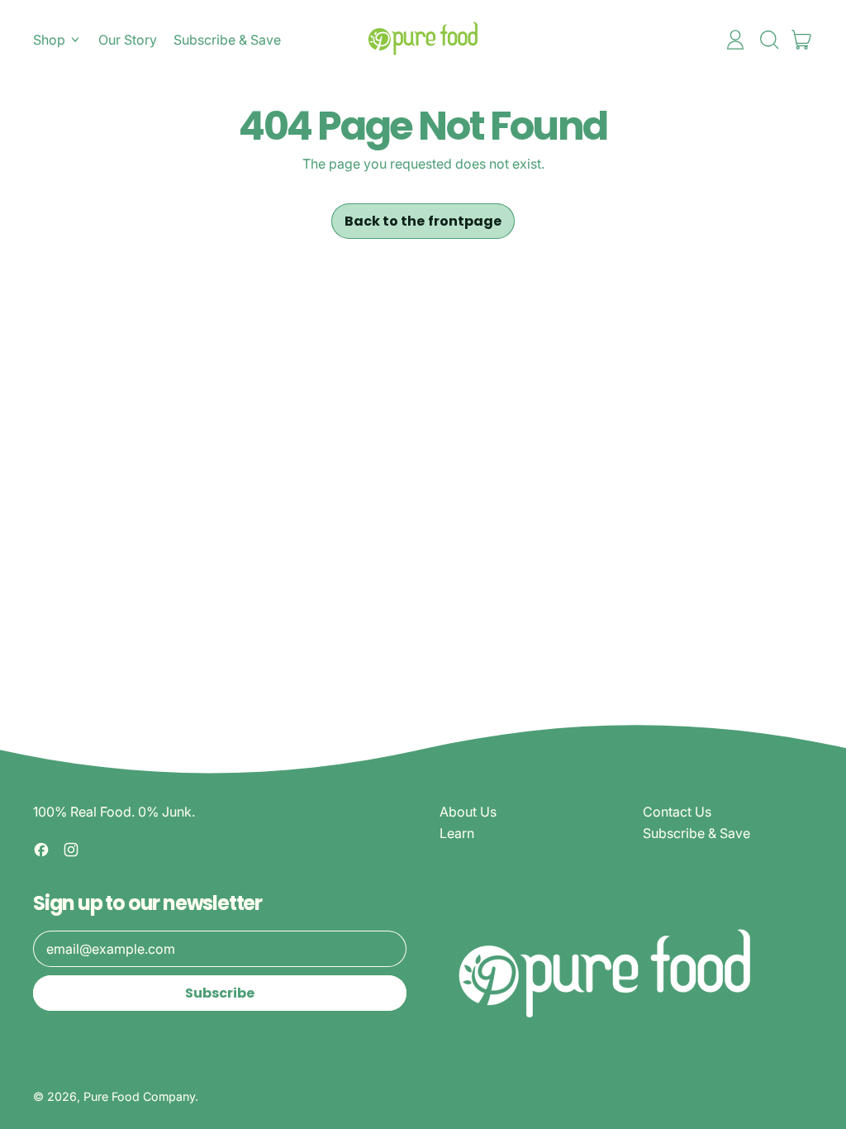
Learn (457, 833)
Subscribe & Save (227, 39)
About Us (468, 811)
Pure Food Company (139, 1096)
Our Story (127, 39)
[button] (768, 39)
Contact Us (677, 811)
